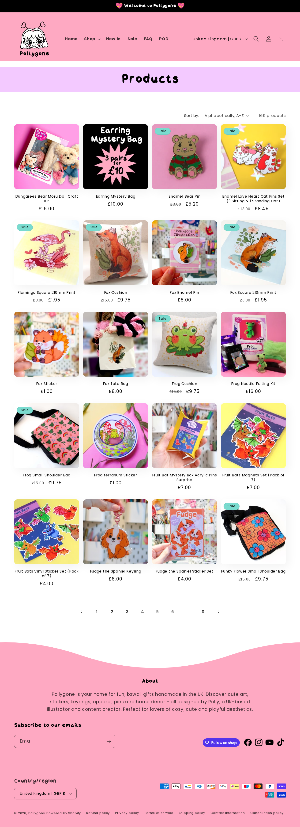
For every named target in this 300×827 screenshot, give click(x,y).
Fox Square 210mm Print (253, 292)
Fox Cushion (115, 292)
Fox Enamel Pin (184, 292)
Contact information (227, 813)
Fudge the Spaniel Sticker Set (185, 571)
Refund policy (98, 813)
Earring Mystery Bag (115, 196)
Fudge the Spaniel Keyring (115, 571)
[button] (92, 39)
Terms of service (158, 813)
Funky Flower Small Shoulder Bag (253, 571)
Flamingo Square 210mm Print (46, 292)
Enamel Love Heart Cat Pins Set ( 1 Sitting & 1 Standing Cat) (253, 198)
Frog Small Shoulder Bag (47, 475)
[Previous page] (81, 612)
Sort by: (191, 115)
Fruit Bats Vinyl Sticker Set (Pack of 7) (47, 573)
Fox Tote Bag (115, 383)
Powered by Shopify (63, 813)
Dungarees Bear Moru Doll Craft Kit (46, 198)
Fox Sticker (46, 383)
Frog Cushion (184, 383)
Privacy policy (127, 813)
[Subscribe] (109, 741)
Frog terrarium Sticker (115, 475)
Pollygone (36, 813)
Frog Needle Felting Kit (253, 383)
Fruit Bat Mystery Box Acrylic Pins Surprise (184, 477)
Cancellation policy (267, 813)
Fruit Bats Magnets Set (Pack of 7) (253, 477)
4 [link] (142, 612)
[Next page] (218, 612)
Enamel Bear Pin (185, 196)
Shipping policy (192, 813)
